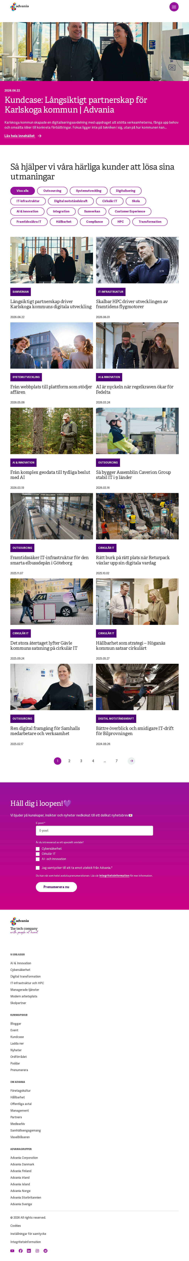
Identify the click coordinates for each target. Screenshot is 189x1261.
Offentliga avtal (21, 1104)
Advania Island (20, 1184)
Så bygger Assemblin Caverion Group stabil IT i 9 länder (133, 475)
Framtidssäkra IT (29, 222)
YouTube (12, 1251)
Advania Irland (20, 1178)
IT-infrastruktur (28, 201)
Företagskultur (20, 1091)
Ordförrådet (18, 1057)
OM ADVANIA (17, 1082)
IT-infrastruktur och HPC (27, 983)
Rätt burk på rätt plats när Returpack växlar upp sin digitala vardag (133, 560)
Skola (136, 201)
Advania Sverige (21, 1204)
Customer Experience (130, 211)
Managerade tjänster (24, 990)
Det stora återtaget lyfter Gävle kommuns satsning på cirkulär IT (43, 646)
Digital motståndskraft (70, 201)
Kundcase (17, 1037)
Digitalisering (125, 191)
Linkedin (29, 1251)
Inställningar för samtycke (28, 1234)
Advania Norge (20, 1191)
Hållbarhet (63, 222)
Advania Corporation (24, 1158)
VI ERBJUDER (17, 954)
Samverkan (92, 211)
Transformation (150, 222)
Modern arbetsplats (23, 996)
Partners (16, 1117)
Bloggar (15, 1024)
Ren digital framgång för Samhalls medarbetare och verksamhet (45, 731)
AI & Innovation (27, 211)
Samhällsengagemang (25, 1130)
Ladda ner (17, 1043)
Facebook (21, 1251)
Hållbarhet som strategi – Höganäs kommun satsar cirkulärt (130, 646)
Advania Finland (20, 1171)
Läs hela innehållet (19, 136)
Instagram (37, 1251)
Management (19, 1111)
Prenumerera (19, 1070)
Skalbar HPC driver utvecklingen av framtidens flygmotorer (132, 304)
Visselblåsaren (20, 1137)
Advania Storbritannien (25, 1197)
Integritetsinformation (25, 1242)
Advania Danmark (22, 1164)
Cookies (15, 1226)
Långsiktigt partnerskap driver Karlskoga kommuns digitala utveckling (51, 304)
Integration (61, 211)
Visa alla (23, 191)
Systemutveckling (88, 191)
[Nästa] (131, 761)
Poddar (15, 1063)
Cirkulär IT (109, 201)
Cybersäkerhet (20, 970)
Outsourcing (52, 191)
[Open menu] (174, 6)
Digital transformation (25, 976)
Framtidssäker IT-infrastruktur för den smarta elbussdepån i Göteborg (49, 560)
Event (14, 1030)
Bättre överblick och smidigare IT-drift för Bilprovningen (134, 731)
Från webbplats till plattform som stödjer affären (51, 389)
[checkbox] (94, 854)
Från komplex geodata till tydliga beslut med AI (50, 475)
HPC (121, 222)
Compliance (94, 222)
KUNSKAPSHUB (19, 1015)
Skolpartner (18, 1003)
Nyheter (16, 1050)
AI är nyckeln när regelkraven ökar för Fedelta (134, 389)
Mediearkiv (17, 1124)
